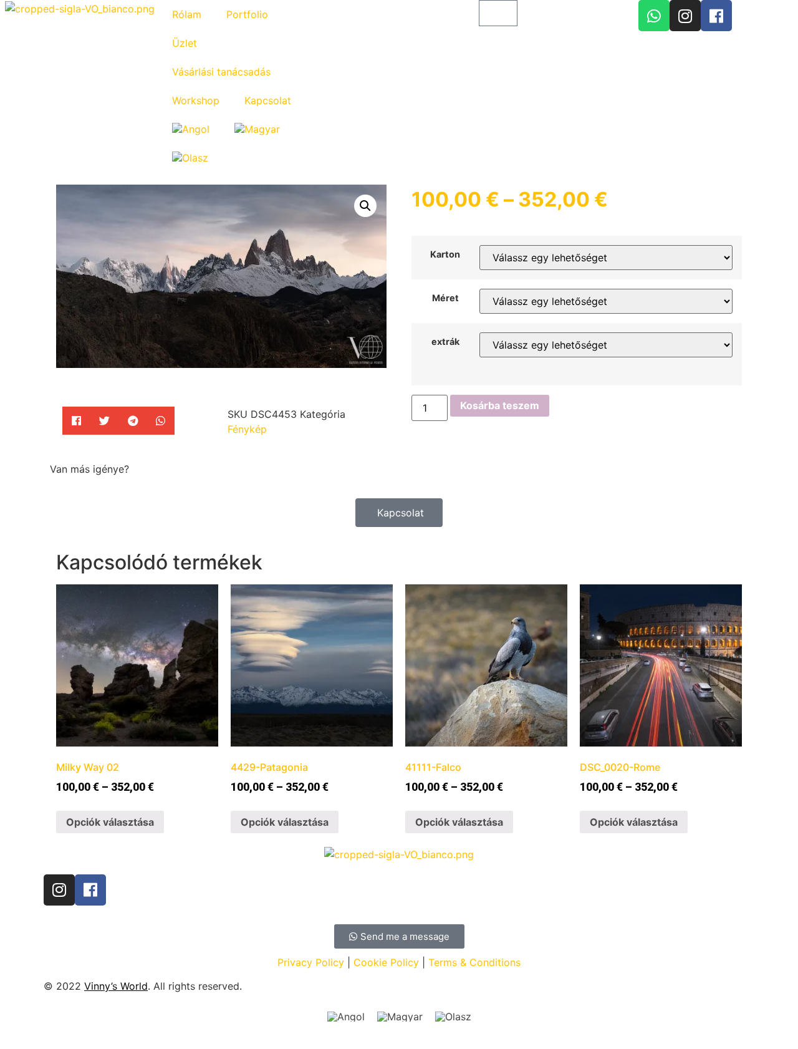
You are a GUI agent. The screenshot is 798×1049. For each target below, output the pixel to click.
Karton (445, 254)
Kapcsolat (267, 100)
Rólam (186, 14)
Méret (445, 298)
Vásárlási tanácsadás (221, 71)
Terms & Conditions (474, 962)
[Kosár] (498, 13)
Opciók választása (110, 822)
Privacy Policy (310, 962)
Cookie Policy (386, 962)
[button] (76, 421)
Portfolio (247, 14)
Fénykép (247, 429)
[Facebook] (716, 15)
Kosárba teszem (499, 405)
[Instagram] (685, 15)
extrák (445, 341)
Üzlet (184, 43)
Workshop (195, 100)
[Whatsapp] (654, 15)
